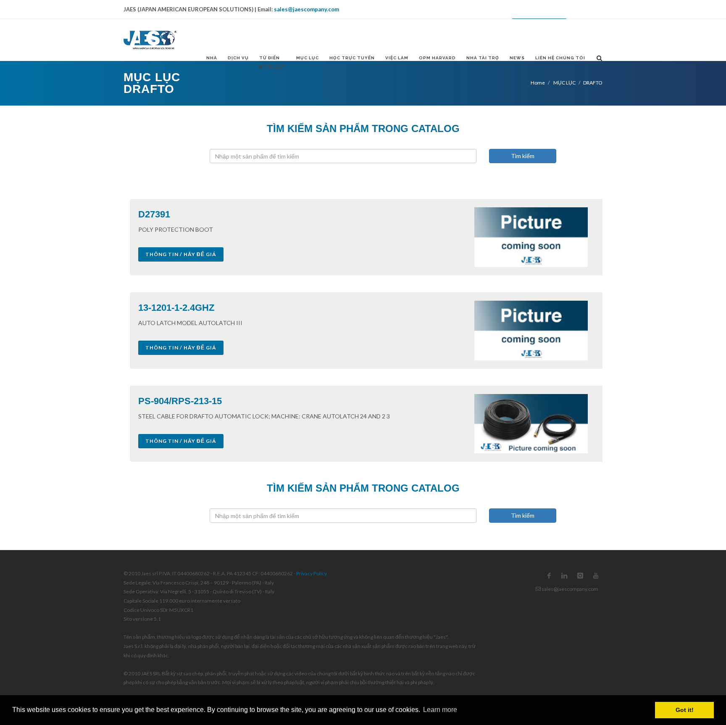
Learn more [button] (440, 709)
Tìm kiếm (522, 155)
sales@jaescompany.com (306, 9)
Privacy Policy (311, 573)
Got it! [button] (685, 709)
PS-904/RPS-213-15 (180, 401)
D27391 (154, 214)
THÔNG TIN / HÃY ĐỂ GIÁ (180, 254)
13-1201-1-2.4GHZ (176, 307)
